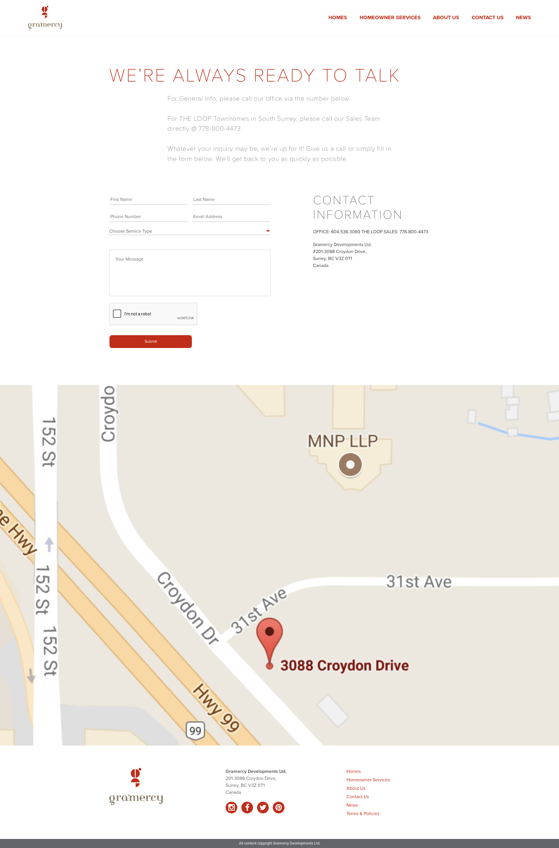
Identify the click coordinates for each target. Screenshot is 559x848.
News (523, 17)
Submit (151, 341)
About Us (446, 17)
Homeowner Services (390, 17)
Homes (337, 17)
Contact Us (488, 17)
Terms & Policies (362, 814)
